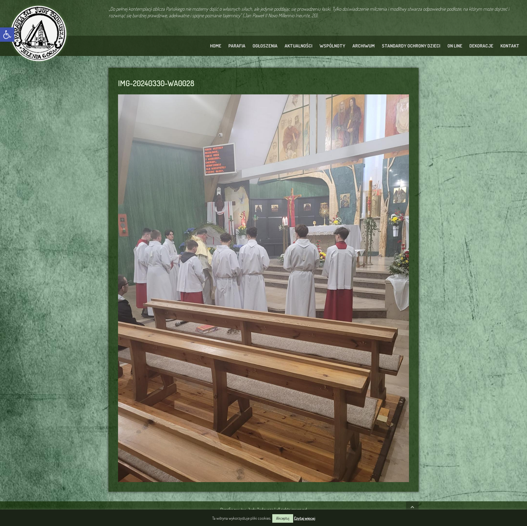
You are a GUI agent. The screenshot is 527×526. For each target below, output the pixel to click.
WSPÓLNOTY (332, 46)
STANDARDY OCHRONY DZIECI (411, 46)
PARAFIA (236, 46)
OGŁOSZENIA (265, 46)
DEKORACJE (481, 46)
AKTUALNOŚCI (298, 46)
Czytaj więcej (304, 518)
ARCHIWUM (363, 46)
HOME (215, 46)
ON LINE (454, 46)
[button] (7, 34)
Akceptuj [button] (282, 518)
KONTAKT (509, 46)
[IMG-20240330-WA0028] (263, 287)
